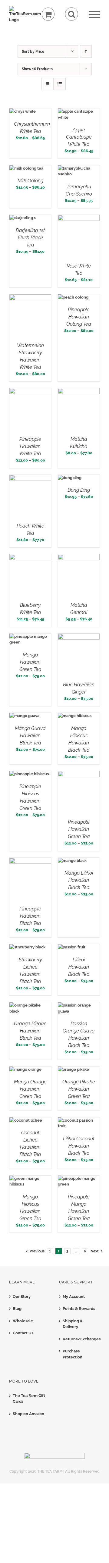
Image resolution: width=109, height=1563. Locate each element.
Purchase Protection (72, 1354)
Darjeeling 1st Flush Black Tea (30, 237)
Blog (17, 1308)
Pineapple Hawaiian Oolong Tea (78, 317)
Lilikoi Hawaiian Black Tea (79, 967)
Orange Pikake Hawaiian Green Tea (78, 1089)
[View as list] (59, 84)
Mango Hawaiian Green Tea (30, 662)
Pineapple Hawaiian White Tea (30, 446)
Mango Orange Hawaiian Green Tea (30, 1089)
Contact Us (23, 1333)
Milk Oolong (30, 180)
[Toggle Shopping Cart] (48, 14)
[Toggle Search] (71, 14)
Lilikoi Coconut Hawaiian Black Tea (78, 1146)
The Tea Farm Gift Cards (29, 1398)
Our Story (22, 1296)
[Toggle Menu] (94, 14)
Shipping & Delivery (73, 1324)
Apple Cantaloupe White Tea (79, 137)
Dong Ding (79, 490)
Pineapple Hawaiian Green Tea (79, 829)
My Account (74, 1296)
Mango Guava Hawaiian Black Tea (30, 735)
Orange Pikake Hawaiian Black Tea (30, 1031)
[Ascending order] (86, 51)
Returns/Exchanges (80, 1339)
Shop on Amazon (28, 1413)
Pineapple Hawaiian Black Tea (30, 916)
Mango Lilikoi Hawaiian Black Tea (78, 880)
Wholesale (23, 1321)
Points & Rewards (79, 1308)
